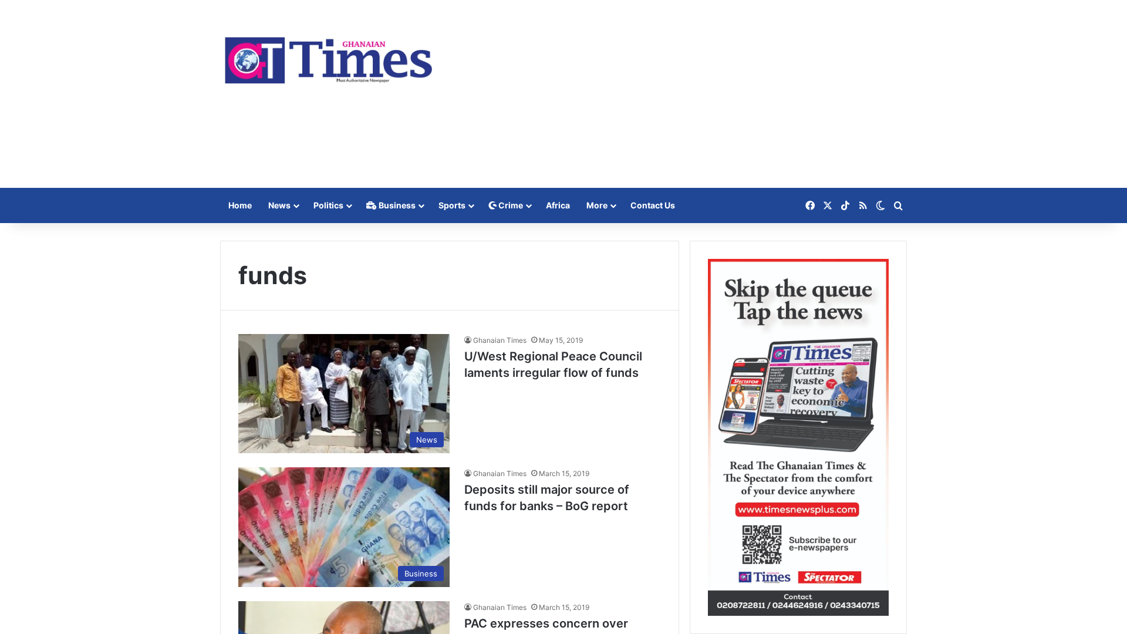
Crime (510, 205)
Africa (558, 205)
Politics (328, 205)
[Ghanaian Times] (328, 56)
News (279, 205)
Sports (451, 205)
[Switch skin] (880, 205)
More (597, 205)
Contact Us (652, 205)
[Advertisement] (681, 94)
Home (240, 205)
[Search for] (898, 205)
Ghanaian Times (500, 340)
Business (396, 205)
